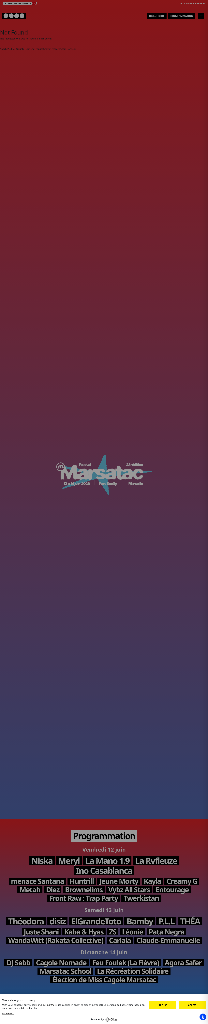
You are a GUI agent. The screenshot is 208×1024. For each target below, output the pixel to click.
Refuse (163, 1005)
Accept (192, 1005)
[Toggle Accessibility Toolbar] (203, 1017)
